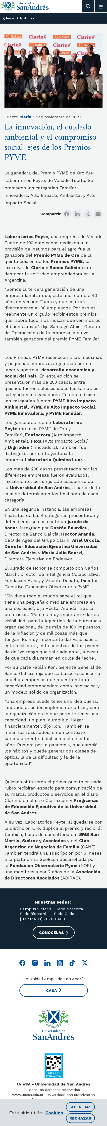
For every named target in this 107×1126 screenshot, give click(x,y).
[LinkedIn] (77, 213)
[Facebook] (66, 213)
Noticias (27, 18)
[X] (87, 213)
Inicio (10, 18)
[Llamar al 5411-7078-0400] (54, 1065)
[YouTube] (60, 963)
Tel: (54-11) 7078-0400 (43, 919)
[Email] (98, 213)
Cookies (54, 1112)
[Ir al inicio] (25, 6)
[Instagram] (35, 963)
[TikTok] (72, 963)
